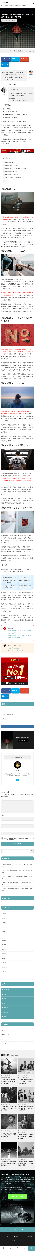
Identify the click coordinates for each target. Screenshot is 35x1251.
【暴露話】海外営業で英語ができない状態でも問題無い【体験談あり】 (17, 889)
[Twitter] (15, 59)
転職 (14, 20)
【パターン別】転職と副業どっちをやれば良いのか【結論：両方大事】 (17, 871)
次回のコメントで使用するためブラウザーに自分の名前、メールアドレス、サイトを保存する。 (17, 839)
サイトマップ (4, 5)
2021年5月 (5, 931)
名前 (2, 815)
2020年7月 (5, 962)
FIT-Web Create (14, 1242)
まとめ (6, 180)
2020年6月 (5, 967)
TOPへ (31, 1249)
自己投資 (6, 1007)
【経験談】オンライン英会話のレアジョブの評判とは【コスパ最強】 (17, 883)
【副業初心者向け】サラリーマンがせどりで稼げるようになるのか (17, 865)
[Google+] (24, 59)
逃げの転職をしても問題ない (11, 174)
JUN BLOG (22, 1240)
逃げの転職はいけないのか (11, 165)
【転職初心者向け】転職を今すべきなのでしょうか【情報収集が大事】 (25, 1163)
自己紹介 (24, 5)
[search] (32, 851)
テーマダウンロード (17, 1196)
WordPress (29, 1242)
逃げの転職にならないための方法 (12, 177)
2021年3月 (5, 940)
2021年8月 (5, 922)
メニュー (17, 1249)
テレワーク (6, 989)
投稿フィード (5, 1034)
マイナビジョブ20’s (13, 648)
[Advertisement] (17, 38)
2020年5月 (5, 971)
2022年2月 (5, 913)
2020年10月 (5, 949)
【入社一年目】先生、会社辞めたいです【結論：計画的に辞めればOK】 (9, 1134)
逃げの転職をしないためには (11, 171)
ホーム (3, 1249)
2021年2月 (5, 944)
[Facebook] (6, 59)
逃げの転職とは (8, 162)
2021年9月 (5, 918)
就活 (5, 1003)
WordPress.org (6, 1043)
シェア (10, 1249)
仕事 (5, 994)
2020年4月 (5, 976)
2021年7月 (5, 927)
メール (3, 822)
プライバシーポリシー (15, 5)
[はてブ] (5, 64)
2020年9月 (5, 953)
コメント (3, 799)
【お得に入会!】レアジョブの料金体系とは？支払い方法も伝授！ (17, 877)
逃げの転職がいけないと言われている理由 (15, 168)
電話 (24, 1249)
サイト (3, 830)
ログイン (4, 1030)
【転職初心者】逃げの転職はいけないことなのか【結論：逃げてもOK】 (9, 1163)
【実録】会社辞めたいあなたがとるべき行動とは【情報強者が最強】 (25, 1136)
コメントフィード (6, 1039)
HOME (4, 51)
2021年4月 (5, 936)
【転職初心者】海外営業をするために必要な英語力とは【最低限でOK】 (25, 1108)
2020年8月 (5, 958)
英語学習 (6, 1012)
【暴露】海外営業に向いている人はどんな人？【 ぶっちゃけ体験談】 (9, 1108)
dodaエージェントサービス (15, 650)
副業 (5, 998)
